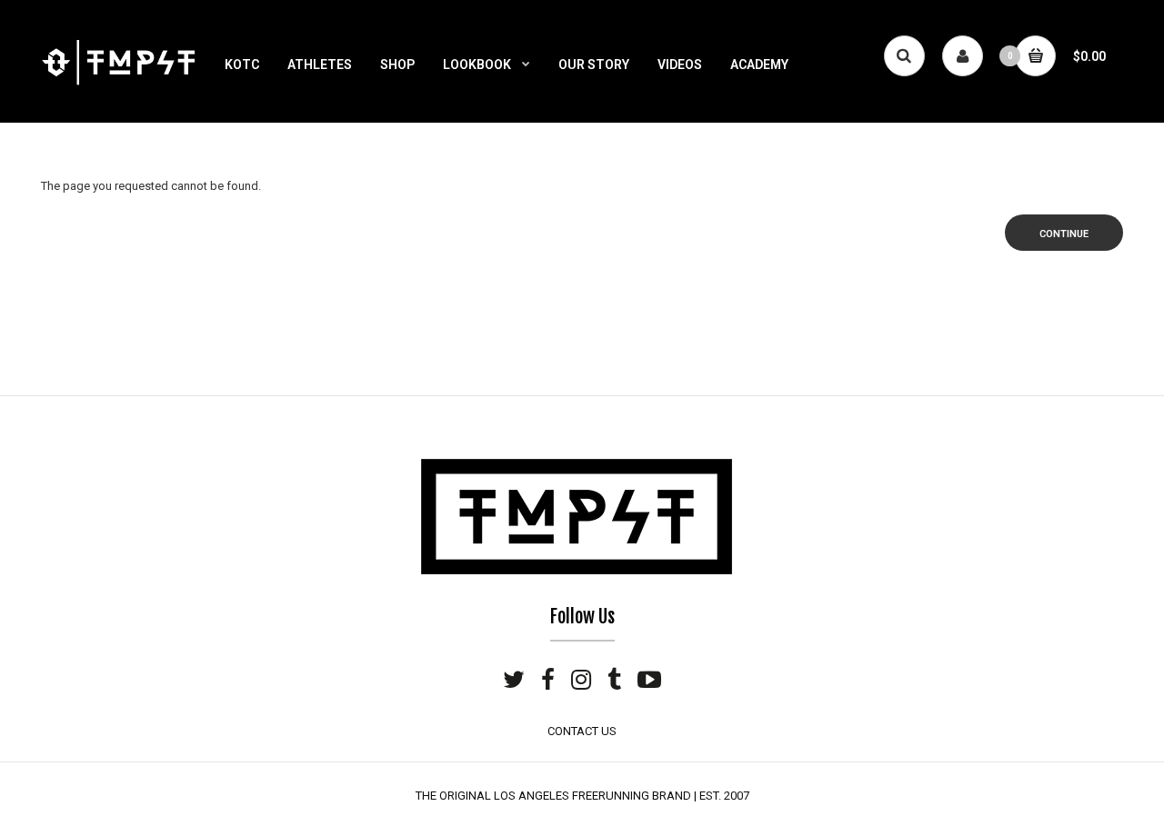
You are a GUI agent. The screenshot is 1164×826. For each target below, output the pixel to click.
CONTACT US (582, 731)
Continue (1064, 234)
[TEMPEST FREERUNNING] (118, 83)
